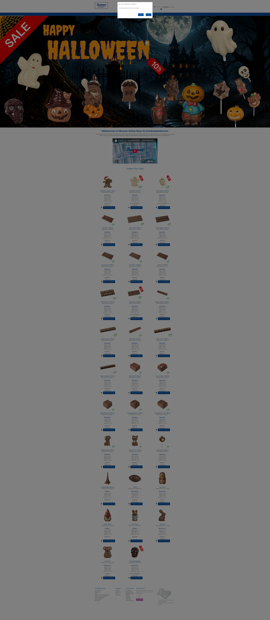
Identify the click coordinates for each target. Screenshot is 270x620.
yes (141, 14)
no (148, 14)
